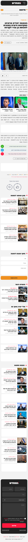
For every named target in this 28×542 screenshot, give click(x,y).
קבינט (8, 174)
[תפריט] (24, 3)
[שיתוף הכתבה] (2, 42)
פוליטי (20, 174)
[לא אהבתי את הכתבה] (9, 187)
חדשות (21, 13)
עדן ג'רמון (17, 536)
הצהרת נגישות (22, 530)
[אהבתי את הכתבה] (17, 187)
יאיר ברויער (5, 536)
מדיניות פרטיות (5, 530)
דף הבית (25, 13)
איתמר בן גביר (14, 174)
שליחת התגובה (14, 278)
